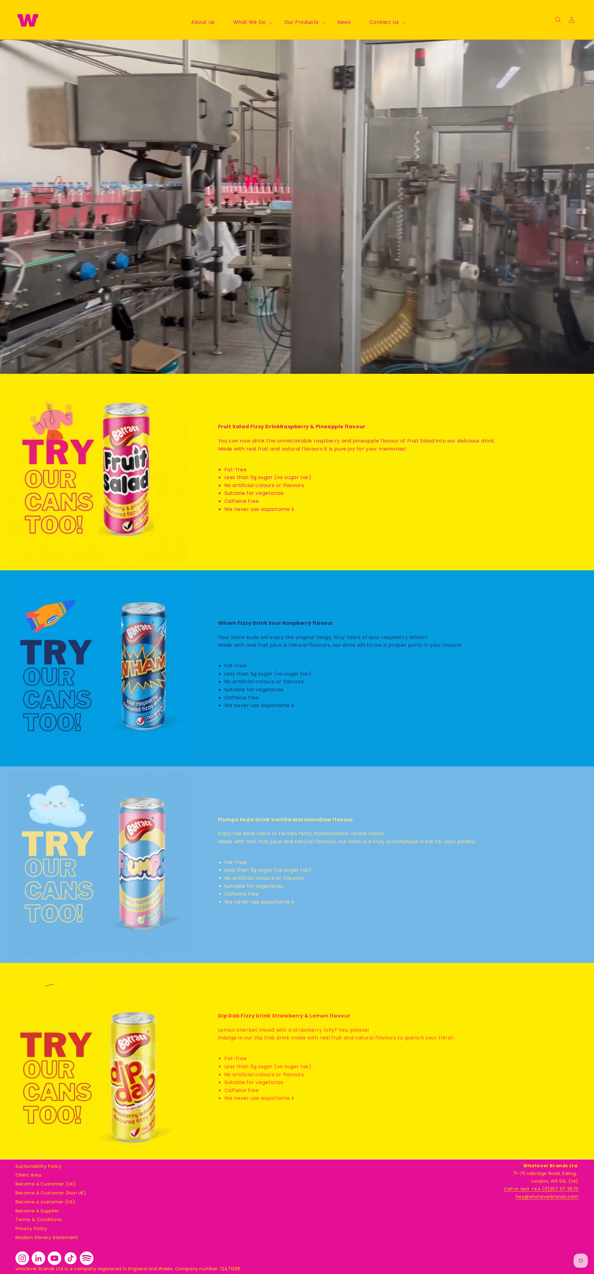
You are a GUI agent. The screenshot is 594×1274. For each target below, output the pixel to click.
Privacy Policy (31, 1228)
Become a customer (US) (45, 1202)
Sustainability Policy (38, 1166)
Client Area (28, 1175)
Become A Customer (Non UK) (50, 1193)
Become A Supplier (37, 1211)
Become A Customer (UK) (45, 1184)
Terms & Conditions (38, 1219)
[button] (249, 22)
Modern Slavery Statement (46, 1237)
